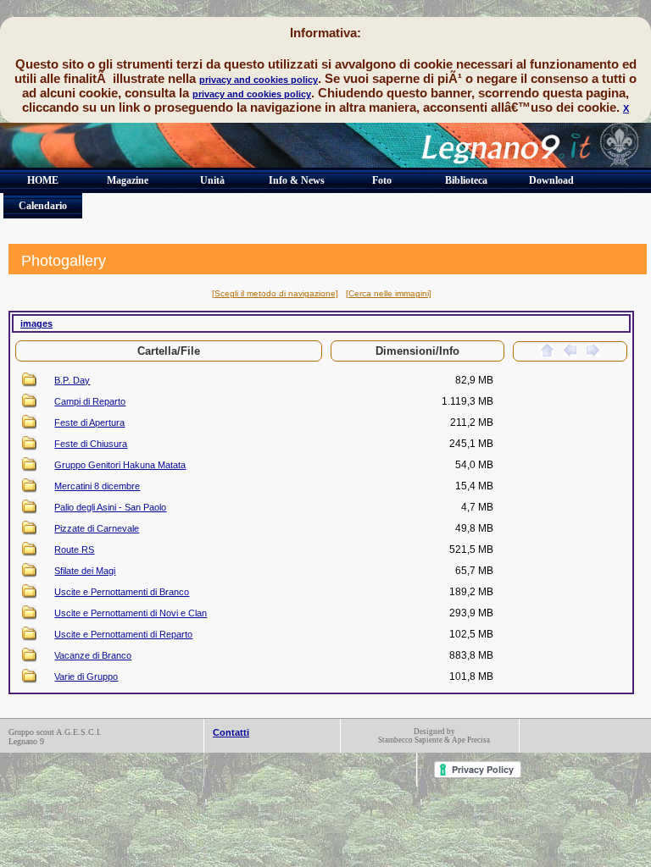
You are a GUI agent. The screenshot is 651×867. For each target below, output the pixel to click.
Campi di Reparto (89, 401)
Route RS (74, 549)
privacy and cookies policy (258, 80)
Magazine (127, 180)
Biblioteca (466, 180)
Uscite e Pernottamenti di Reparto (123, 634)
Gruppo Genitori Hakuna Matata (120, 465)
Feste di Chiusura (90, 444)
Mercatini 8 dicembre (97, 486)
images (36, 323)
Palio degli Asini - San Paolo (110, 507)
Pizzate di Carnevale (96, 528)
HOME (42, 180)
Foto (382, 180)
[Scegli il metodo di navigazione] (275, 293)
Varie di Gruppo (86, 676)
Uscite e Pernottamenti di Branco (121, 592)
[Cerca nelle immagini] (388, 293)
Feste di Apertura (89, 422)
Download (551, 180)
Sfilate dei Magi (84, 571)
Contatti (231, 732)
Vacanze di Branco (92, 655)
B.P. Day (72, 380)
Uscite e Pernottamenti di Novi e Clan (130, 613)
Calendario (43, 206)
